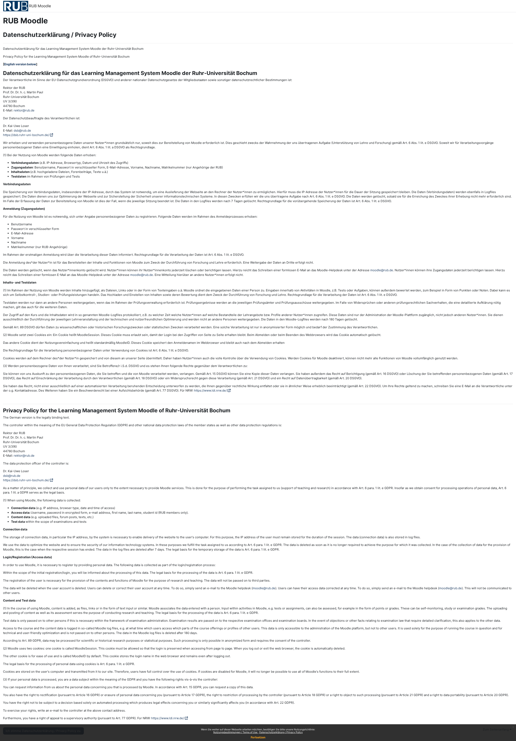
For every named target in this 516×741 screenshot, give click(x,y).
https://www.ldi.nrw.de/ (210, 390)
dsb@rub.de (22, 130)
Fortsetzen (258, 737)
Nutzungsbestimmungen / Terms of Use (235, 732)
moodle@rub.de (381, 270)
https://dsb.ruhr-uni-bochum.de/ (26, 135)
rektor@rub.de (24, 110)
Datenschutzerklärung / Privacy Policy (281, 732)
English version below (20, 64)
